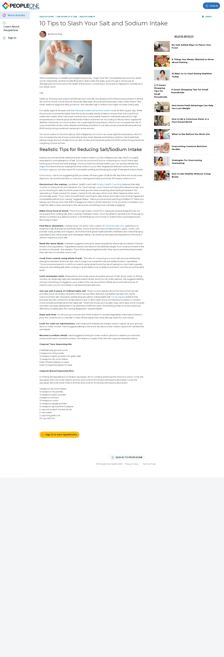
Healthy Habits (87, 17)
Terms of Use (149, 464)
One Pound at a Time (67, 17)
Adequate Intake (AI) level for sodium (93, 110)
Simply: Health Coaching (109, 184)
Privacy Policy (131, 464)
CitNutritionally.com (114, 226)
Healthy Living (47, 17)
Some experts (118, 297)
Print (208, 17)
